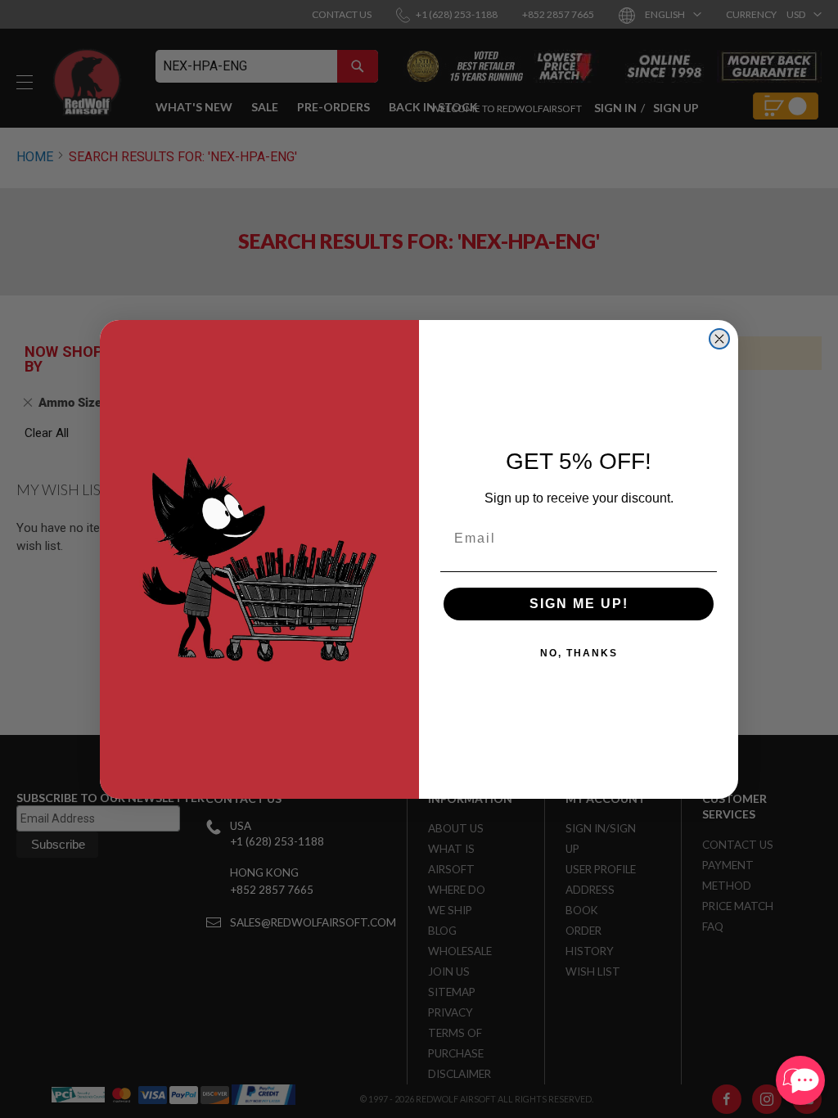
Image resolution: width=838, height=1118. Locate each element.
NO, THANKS (579, 653)
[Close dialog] (719, 338)
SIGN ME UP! (578, 604)
